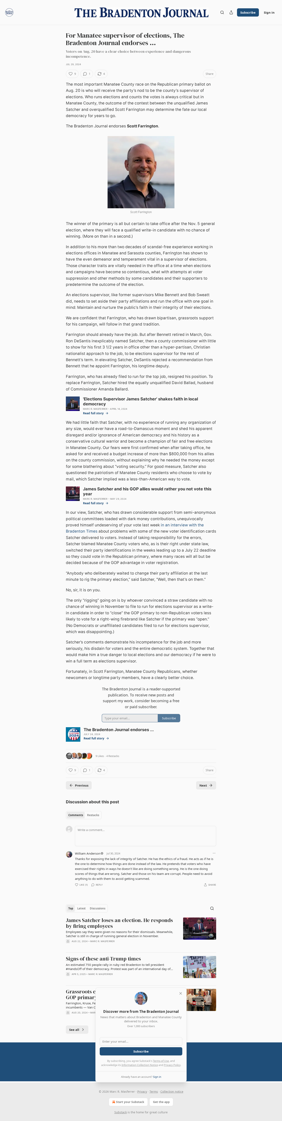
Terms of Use (161, 1061)
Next (203, 785)
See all (74, 1030)
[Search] (222, 12)
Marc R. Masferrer (95, 408)
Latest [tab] (81, 908)
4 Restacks (112, 756)
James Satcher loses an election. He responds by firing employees (119, 923)
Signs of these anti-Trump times (103, 959)
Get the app (161, 1102)
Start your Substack (130, 1102)
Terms (153, 1091)
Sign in (269, 12)
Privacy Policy (172, 1065)
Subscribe (248, 12)
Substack (120, 1112)
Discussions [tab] (97, 908)
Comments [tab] (75, 815)
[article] (141, 933)
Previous (81, 785)
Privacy (142, 1091)
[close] (180, 993)
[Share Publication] (231, 12)
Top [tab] (70, 908)
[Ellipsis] (214, 853)
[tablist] (84, 815)
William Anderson (87, 853)
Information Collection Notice (140, 1065)
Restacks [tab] (93, 815)
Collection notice (171, 1091)
